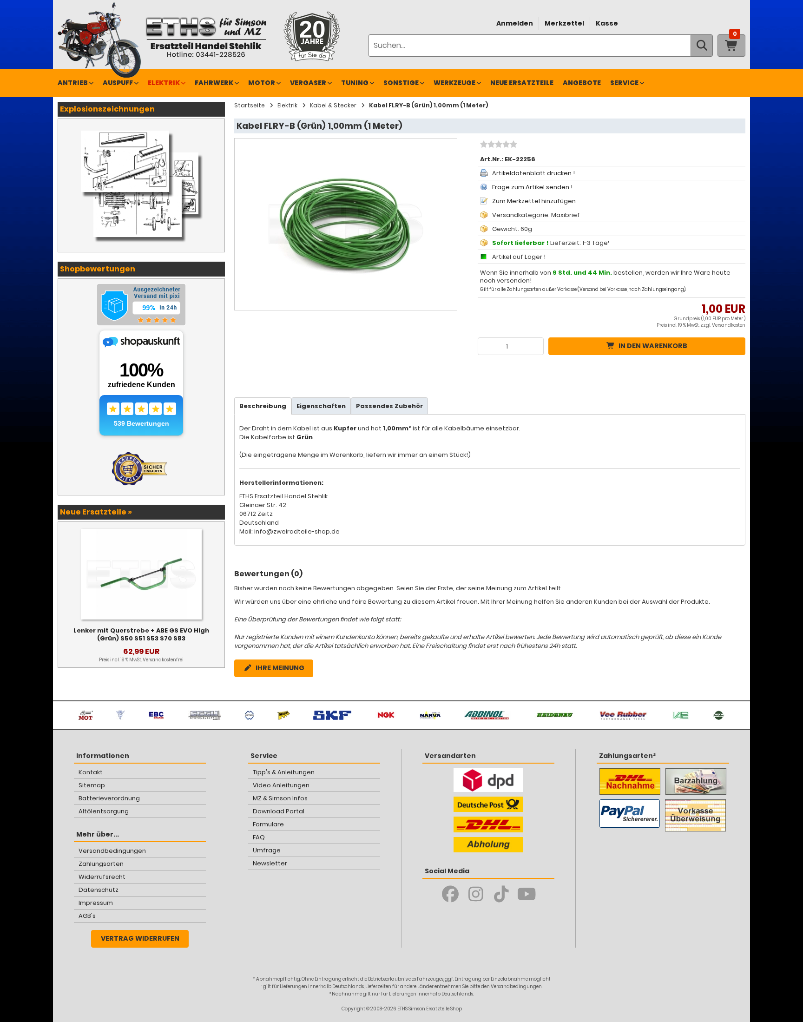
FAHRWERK (214, 82)
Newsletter (270, 863)
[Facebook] (450, 894)
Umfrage (267, 850)
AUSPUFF (118, 82)
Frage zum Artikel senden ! (532, 187)
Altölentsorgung (104, 811)
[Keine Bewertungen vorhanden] (497, 145)
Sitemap (92, 785)
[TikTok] (501, 894)
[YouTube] (527, 894)
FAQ (259, 837)
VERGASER (308, 82)
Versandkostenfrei (163, 659)
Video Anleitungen (281, 785)
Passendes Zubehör (389, 406)
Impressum (96, 902)
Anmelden (514, 23)
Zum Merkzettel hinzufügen (534, 201)
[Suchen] (702, 45)
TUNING (355, 82)
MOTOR (261, 82)
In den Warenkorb (653, 345)
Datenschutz (98, 889)
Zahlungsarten (101, 863)
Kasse (607, 23)
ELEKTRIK (164, 82)
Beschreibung (262, 406)
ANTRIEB (73, 82)
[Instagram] (475, 894)
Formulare (268, 824)
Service (624, 82)
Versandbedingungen (112, 850)
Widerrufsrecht (102, 876)
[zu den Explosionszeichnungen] (141, 128)
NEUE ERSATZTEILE (521, 82)
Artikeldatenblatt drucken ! (533, 173)
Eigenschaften (321, 406)
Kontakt (91, 772)
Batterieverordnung (109, 798)
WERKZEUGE (454, 82)
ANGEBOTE (582, 82)
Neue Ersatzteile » (96, 512)
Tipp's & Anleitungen (284, 772)
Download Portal (278, 811)
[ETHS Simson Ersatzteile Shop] (205, 37)
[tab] (262, 406)
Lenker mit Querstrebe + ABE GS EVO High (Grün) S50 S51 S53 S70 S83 (141, 634)
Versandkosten (728, 325)
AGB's (87, 915)
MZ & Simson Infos (280, 798)
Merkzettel (564, 23)
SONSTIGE (401, 82)
